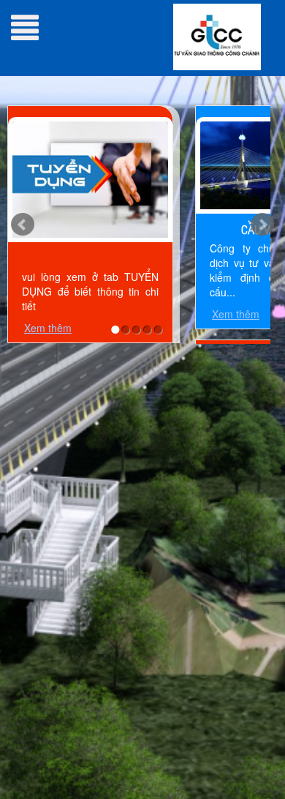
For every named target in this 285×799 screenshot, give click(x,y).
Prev (22, 224)
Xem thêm (48, 327)
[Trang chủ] (217, 35)
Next (262, 224)
